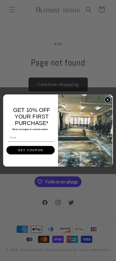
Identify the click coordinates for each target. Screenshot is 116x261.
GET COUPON (30, 150)
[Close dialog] (107, 99)
